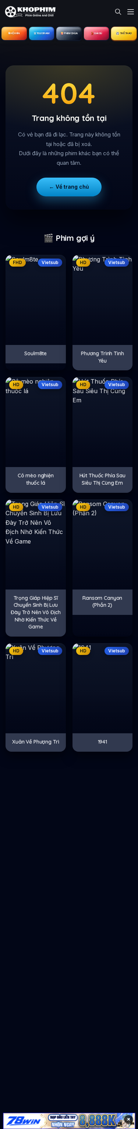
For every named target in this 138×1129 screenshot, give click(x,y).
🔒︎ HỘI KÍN (14, 33)
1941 (102, 741)
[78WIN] (69, 1121)
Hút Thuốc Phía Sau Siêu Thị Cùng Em (102, 479)
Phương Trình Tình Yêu (102, 357)
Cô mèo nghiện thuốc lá (36, 479)
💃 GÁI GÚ (96, 33)
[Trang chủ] (29, 11)
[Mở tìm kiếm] (118, 11)
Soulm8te (35, 353)
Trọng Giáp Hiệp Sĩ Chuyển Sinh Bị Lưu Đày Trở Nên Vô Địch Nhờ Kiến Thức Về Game (35, 612)
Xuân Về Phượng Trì (35, 741)
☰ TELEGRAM (42, 33)
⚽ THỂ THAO (124, 33)
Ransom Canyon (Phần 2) (102, 602)
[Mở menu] (130, 11)
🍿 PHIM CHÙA (69, 33)
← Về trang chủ (69, 187)
